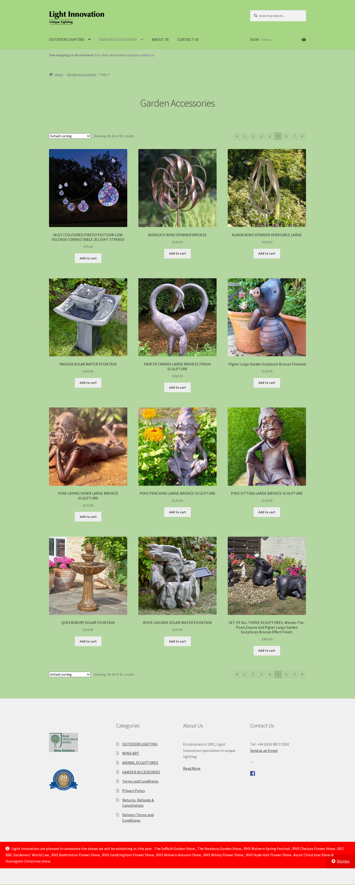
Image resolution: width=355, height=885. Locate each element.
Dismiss (343, 861)
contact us (146, 55)
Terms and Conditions (140, 781)
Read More (191, 768)
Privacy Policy (133, 790)
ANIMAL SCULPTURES (140, 762)
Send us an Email (264, 750)
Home (59, 74)
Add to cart (88, 258)
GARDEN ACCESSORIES (118, 39)
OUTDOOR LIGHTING (66, 39)
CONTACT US (188, 39)
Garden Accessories (81, 74)
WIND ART (130, 753)
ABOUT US (160, 39)
